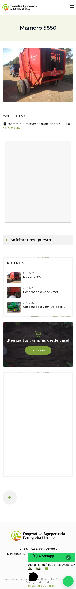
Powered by (42, 585)
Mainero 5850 (33, 277)
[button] (68, 581)
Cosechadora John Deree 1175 (44, 307)
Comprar (38, 350)
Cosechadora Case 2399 (40, 292)
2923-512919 (11, 128)
